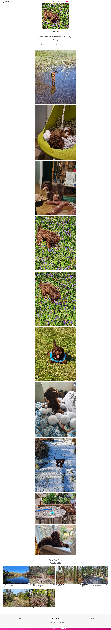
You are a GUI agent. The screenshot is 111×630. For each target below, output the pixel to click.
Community (19, 618)
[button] (107, 1)
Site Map (92, 619)
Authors (19, 619)
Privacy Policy (92, 618)
